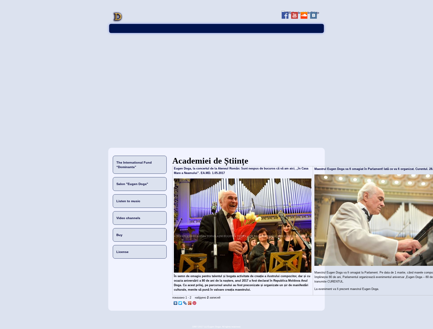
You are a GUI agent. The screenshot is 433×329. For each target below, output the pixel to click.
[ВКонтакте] (175, 303)
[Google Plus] (189, 303)
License (122, 252)
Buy (119, 235)
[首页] (118, 21)
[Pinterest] (194, 303)
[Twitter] (180, 303)
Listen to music (128, 201)
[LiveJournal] (185, 303)
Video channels (128, 218)
